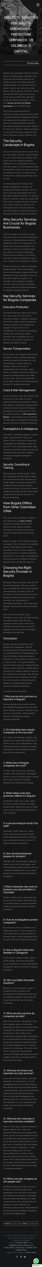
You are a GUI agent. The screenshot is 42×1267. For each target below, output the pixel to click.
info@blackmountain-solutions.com (21, 1245)
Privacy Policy (9, 1247)
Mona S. (8, 1223)
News (25, 1223)
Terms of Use (20, 1247)
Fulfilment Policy (21, 1250)
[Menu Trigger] (38, 5)
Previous (30, 63)
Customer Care (31, 1247)
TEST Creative (31, 1252)
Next (37, 63)
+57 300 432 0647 (21, 1243)
